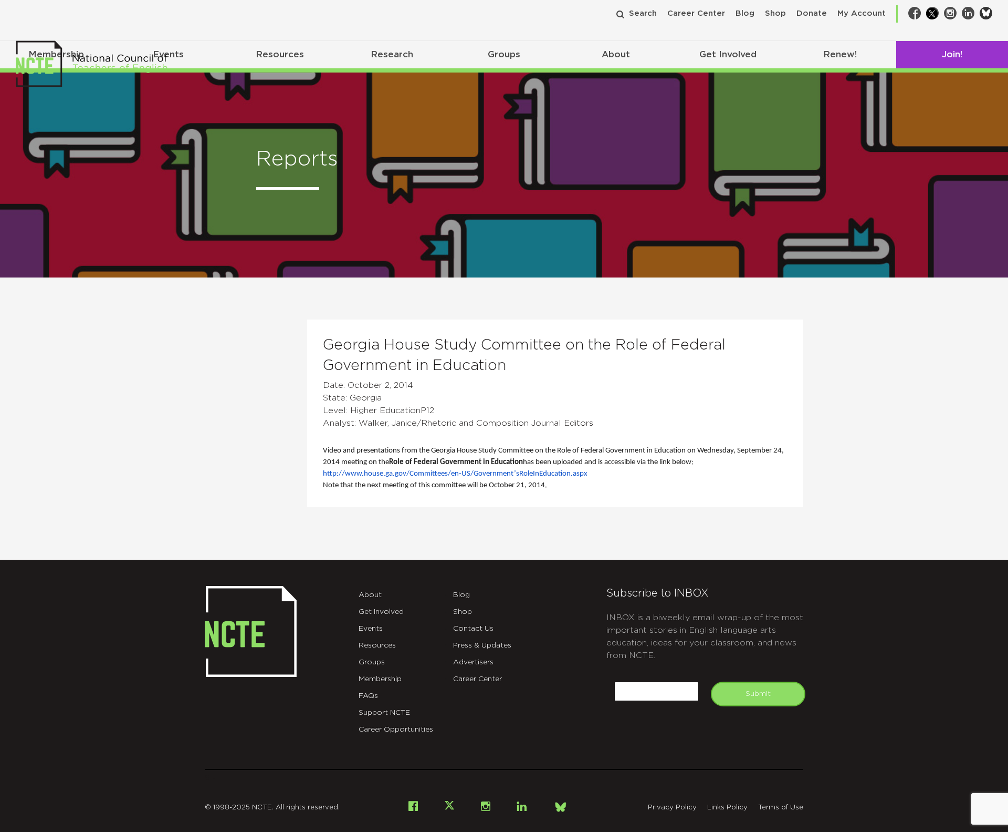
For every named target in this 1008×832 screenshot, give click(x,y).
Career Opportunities (396, 729)
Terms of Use (780, 807)
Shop (775, 13)
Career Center (696, 13)
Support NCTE (384, 712)
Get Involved (728, 54)
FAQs (368, 696)
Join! (952, 54)
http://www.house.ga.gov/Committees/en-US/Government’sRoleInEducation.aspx (455, 474)
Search (643, 13)
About (616, 54)
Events (371, 628)
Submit (758, 693)
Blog (745, 13)
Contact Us (473, 628)
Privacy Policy (672, 807)
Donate (811, 13)
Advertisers (473, 662)
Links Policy (727, 807)
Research (392, 54)
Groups (504, 54)
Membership (380, 679)
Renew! (840, 54)
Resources (280, 54)
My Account (861, 13)
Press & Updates (482, 645)
